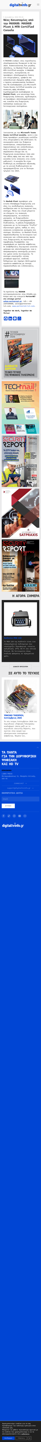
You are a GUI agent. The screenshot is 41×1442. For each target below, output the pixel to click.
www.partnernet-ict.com (23, 306)
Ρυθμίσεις (21, 1438)
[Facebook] (3, 816)
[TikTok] (9, 816)
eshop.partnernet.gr (12, 301)
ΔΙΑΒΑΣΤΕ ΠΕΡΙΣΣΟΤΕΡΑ (20, 667)
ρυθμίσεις (25, 1434)
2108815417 (19, 783)
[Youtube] (19, 816)
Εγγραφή (8, 806)
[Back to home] (20, 4)
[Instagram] (14, 816)
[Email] (25, 816)
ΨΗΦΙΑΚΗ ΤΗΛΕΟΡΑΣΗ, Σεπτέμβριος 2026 (14, 717)
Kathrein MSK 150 (12, 638)
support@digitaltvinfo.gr (18, 788)
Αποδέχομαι (8, 1438)
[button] (38, 4)
